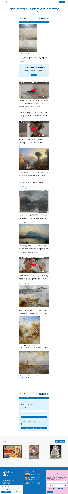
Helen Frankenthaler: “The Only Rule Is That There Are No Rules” (12, 460)
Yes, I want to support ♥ (23, 186)
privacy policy (61, 488)
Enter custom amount (34, 416)
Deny (17, 491)
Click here (34, 74)
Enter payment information (34, 428)
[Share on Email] (47, 18)
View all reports (60, 441)
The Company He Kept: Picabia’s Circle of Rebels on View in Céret (55, 460)
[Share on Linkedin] (44, 18)
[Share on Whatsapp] (45, 18)
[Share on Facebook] (40, 18)
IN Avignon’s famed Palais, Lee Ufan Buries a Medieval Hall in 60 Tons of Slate (34, 460)
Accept (6, 491)
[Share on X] (42, 18)
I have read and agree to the (56, 488)
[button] (21, 486)
